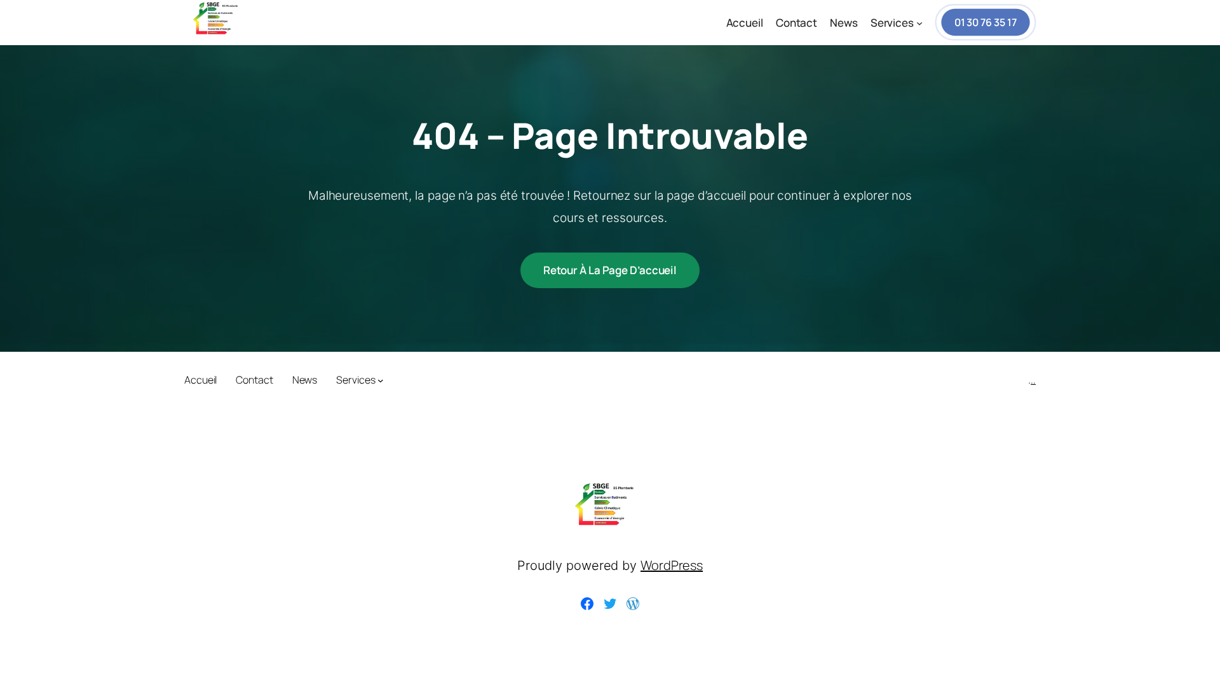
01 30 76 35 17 (985, 22)
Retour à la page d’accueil (610, 270)
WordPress (671, 565)
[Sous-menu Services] (919, 23)
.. (1033, 380)
